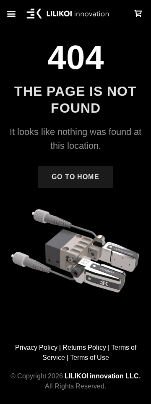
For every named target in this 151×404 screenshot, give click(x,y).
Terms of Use (89, 357)
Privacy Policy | (38, 347)
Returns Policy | (86, 347)
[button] (11, 14)
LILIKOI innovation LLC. (103, 376)
